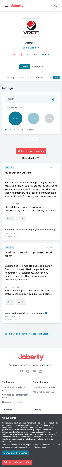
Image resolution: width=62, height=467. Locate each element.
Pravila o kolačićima (37, 439)
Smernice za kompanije (44, 387)
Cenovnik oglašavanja (43, 392)
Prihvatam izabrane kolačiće (17, 462)
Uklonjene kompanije (12, 402)
